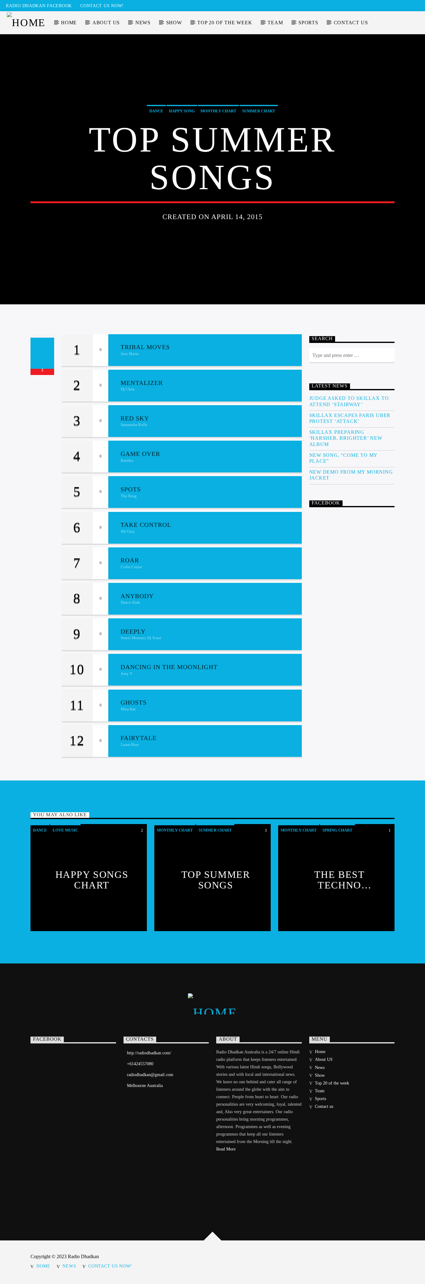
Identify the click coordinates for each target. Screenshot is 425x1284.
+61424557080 (140, 1063)
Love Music (65, 830)
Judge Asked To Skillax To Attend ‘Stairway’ (349, 401)
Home (69, 22)
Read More (226, 1149)
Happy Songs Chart (91, 879)
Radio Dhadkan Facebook (39, 5)
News (143, 22)
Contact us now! (102, 5)
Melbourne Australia (145, 1085)
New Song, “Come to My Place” (343, 458)
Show (174, 22)
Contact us (351, 22)
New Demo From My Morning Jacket (351, 474)
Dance (156, 111)
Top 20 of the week (224, 22)
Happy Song (182, 111)
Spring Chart (337, 830)
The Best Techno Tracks (339, 879)
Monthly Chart (218, 111)
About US (106, 22)
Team (275, 22)
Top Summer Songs (215, 879)
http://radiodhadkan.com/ (149, 1053)
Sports (308, 22)
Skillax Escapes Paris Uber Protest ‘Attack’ (350, 418)
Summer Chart (258, 111)
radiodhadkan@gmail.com (150, 1074)
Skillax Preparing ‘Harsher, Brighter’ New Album (345, 438)
